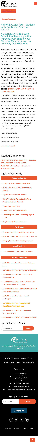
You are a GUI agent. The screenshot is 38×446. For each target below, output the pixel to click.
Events (30, 358)
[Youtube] (16, 420)
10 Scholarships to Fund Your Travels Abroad (20, 236)
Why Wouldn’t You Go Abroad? (14, 222)
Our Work (9, 358)
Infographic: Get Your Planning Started (18, 241)
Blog (12, 362)
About (16, 358)
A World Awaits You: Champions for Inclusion (20, 270)
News (18, 362)
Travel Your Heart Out (11, 206)
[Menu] (35, 3)
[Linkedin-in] (21, 420)
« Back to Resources (8, 19)
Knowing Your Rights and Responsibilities (18, 232)
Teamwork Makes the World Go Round (18, 251)
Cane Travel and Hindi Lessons (14, 210)
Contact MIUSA (28, 362)
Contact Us (25, 428)
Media (6, 362)
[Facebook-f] (11, 420)
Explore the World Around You (14, 195)
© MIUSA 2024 (9, 428)
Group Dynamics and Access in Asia (16, 183)
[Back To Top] (32, 440)
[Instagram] (27, 420)
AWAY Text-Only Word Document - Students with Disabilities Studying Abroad (18, 161)
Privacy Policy (17, 428)
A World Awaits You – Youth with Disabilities (20, 317)
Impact (23, 358)
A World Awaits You (19, 257)
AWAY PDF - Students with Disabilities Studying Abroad (15, 167)
